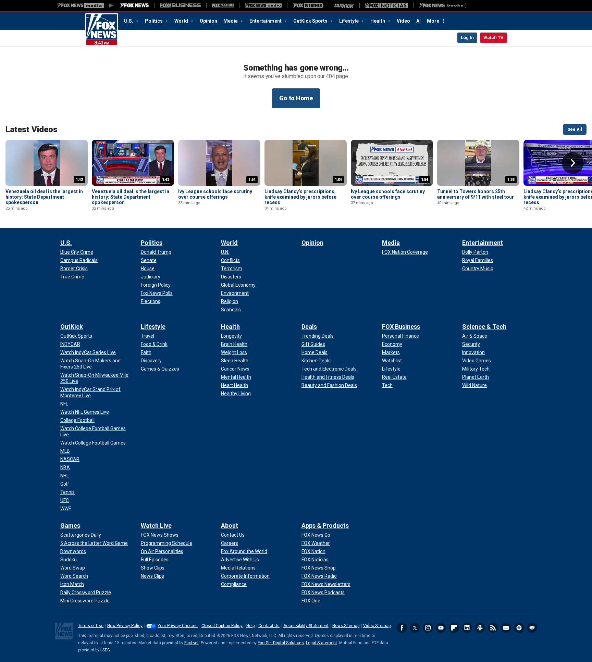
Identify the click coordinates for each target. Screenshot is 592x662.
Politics (154, 21)
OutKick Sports (311, 21)
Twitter (415, 628)
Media (231, 21)
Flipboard (454, 628)
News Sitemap (345, 625)
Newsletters (506, 628)
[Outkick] (344, 5)
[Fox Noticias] (386, 5)
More (433, 21)
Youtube (441, 628)
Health (378, 21)
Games (70, 525)
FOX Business (401, 326)
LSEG (105, 650)
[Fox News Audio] (263, 5)
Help (250, 625)
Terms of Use (90, 625)
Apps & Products (325, 525)
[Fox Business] (180, 5)
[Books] (442, 5)
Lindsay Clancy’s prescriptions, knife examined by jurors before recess (300, 197)
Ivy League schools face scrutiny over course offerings (215, 194)
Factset (191, 642)
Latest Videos (31, 129)
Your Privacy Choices (178, 625)
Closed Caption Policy (222, 625)
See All (574, 129)
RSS (493, 628)
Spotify (519, 628)
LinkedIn (467, 628)
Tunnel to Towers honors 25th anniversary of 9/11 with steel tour (475, 194)
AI (418, 21)
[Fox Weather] (308, 5)
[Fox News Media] (134, 5)
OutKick (71, 326)
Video (403, 21)
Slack (480, 628)
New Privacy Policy (125, 625)
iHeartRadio (532, 628)
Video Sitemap (377, 625)
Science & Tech (484, 326)
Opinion (208, 21)
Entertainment (266, 21)
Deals (309, 326)
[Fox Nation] (223, 5)
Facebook (402, 628)
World (181, 21)
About (229, 525)
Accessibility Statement (306, 625)
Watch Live (156, 525)
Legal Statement (321, 642)
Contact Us (269, 625)
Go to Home (296, 98)
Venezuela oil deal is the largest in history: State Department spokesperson (44, 197)
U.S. (129, 21)
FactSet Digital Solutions (281, 642)
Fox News (101, 29)
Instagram (428, 628)
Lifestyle (349, 21)
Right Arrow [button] (573, 163)
